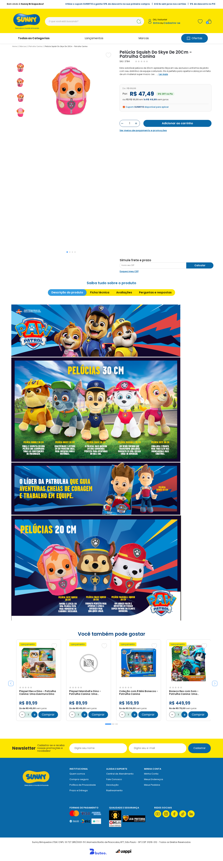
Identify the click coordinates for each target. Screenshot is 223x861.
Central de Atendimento (120, 773)
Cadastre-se (172, 23)
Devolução (112, 785)
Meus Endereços (153, 779)
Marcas (144, 38)
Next (213, 682)
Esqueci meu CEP (129, 271)
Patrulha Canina (35, 46)
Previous (9, 682)
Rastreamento (114, 790)
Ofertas (197, 38)
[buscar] (138, 21)
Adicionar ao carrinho (177, 123)
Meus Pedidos (152, 785)
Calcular (199, 265)
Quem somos (77, 773)
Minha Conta (151, 773)
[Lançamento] (38, 683)
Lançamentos (94, 38)
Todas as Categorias (33, 38)
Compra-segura (79, 779)
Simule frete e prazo (135, 260)
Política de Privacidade (83, 785)
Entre (156, 23)
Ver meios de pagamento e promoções (143, 130)
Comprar (48, 715)
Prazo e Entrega (79, 790)
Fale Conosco (114, 779)
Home (14, 46)
